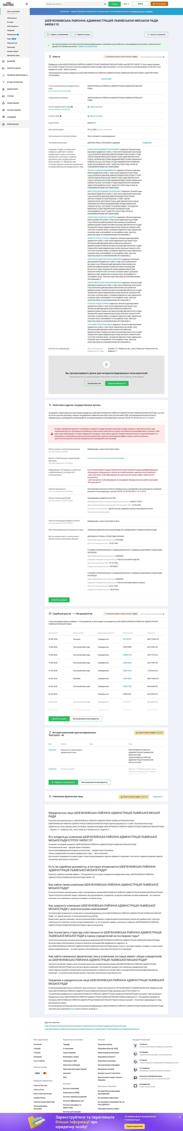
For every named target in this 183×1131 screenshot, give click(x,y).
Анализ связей (12, 51)
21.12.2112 (52, 750)
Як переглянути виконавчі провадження (109, 1092)
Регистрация (160, 4)
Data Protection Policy (43, 1094)
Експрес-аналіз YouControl (109, 1073)
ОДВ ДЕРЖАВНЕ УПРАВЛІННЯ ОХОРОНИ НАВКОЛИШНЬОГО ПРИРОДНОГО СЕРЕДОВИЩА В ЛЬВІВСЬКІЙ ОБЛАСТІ (92, 1029)
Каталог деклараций (72, 1112)
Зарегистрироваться (116, 383)
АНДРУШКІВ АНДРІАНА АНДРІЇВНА (102, 217)
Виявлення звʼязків (106, 1069)
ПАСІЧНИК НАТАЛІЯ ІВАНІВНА (100, 325)
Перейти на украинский (87, 46)
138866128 (127, 655)
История (10, 22)
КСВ (64, 1077)
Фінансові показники (107, 1061)
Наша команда (69, 1053)
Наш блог (67, 1073)
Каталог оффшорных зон (73, 1101)
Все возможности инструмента (86, 719)
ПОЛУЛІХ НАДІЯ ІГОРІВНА (98, 304)
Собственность (12, 26)
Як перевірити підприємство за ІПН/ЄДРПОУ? (111, 1103)
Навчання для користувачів (75, 1069)
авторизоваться (94, 383)
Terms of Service (40, 1085)
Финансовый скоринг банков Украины (110, 1078)
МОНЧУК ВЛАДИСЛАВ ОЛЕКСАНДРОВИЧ (105, 259)
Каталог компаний (71, 1088)
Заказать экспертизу (157, 34)
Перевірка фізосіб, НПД (108, 1049)
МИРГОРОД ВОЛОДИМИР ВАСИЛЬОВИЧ (104, 191)
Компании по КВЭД (71, 1093)
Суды (11, 39)
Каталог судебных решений (74, 1097)
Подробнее (147, 143)
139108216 (127, 639)
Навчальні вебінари (71, 1065)
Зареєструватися (134, 1126)
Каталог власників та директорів (72, 1106)
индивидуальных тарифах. (142, 11)
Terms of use (39, 1090)
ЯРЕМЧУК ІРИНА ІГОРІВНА (99, 238)
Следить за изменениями (59, 34)
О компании (68, 1049)
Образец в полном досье (64, 782)
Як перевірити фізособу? (108, 1098)
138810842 (127, 678)
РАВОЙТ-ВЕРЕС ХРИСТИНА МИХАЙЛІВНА (104, 283)
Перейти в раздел (59, 600)
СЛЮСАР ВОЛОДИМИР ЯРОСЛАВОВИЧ (104, 149)
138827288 (127, 686)
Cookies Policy (39, 1098)
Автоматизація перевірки (109, 1065)
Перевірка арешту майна (108, 1109)
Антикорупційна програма (40, 1107)
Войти (140, 4)
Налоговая (11, 47)
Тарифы (66, 1044)
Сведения (10, 30)
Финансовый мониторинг (108, 1053)
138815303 (127, 671)
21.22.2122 (52, 769)
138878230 (127, 663)
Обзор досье (12, 18)
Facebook (37, 1044)
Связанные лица (13, 55)
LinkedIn (37, 1049)
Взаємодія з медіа (71, 1057)
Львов (73, 1009)
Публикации (12, 34)
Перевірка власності (106, 1057)
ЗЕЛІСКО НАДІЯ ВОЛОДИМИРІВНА (102, 170)
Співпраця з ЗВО (70, 1061)
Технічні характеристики (44, 1102)
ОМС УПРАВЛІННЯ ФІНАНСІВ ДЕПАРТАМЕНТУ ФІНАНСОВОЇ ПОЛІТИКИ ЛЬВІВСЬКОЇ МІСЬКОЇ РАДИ (85, 1026)
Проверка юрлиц (105, 1044)
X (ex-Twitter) (39, 1061)
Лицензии (11, 43)
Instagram (38, 1057)
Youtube (37, 1053)
